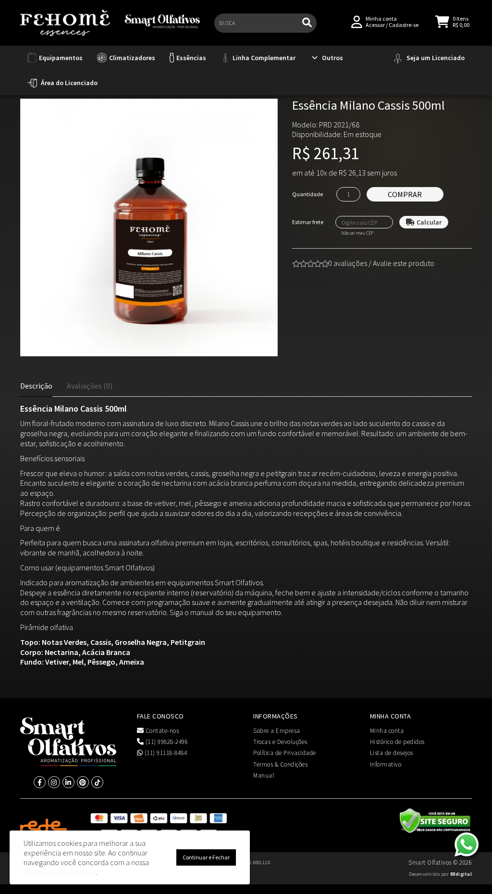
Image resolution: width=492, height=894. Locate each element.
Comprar (405, 194)
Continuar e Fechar (206, 857)
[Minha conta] (356, 21)
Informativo (386, 764)
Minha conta (387, 731)
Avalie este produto (403, 263)
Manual (263, 775)
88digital (461, 874)
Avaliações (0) (89, 385)
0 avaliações (347, 263)
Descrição (36, 385)
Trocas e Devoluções (280, 742)
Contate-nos (161, 731)
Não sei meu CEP (357, 233)
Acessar (375, 24)
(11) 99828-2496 (166, 742)
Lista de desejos (391, 753)
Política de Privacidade (284, 753)
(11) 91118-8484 (165, 753)
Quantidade (307, 194)
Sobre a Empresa (276, 731)
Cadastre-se (403, 24)
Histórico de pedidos (397, 742)
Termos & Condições (280, 764)
